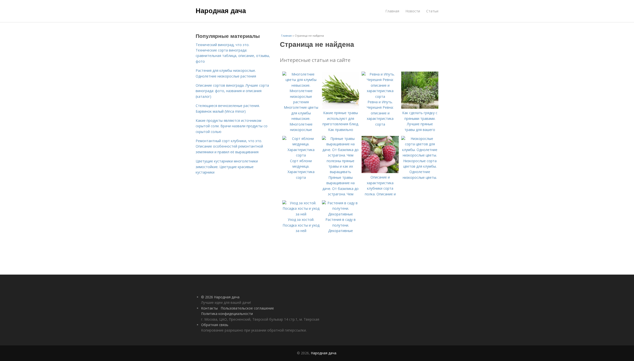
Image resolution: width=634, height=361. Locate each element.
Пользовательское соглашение (247, 308)
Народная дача (221, 10)
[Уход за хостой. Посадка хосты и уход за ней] (300, 214)
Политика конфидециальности (227, 313)
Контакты (209, 308)
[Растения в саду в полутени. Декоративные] (340, 214)
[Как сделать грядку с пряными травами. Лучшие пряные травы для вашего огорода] (419, 107)
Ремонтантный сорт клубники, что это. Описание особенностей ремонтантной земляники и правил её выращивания (229, 146)
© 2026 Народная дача (220, 297)
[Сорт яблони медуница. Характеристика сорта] (300, 155)
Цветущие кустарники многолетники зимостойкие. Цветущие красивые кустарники (227, 167)
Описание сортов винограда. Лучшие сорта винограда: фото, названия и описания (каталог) (232, 91)
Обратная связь (214, 324)
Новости (412, 11)
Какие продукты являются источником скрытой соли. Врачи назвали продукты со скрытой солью (231, 126)
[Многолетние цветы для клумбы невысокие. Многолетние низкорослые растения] (300, 102)
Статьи (432, 11)
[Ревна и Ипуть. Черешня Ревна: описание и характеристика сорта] (380, 96)
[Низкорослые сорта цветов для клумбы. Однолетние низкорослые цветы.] (419, 155)
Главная (392, 11)
